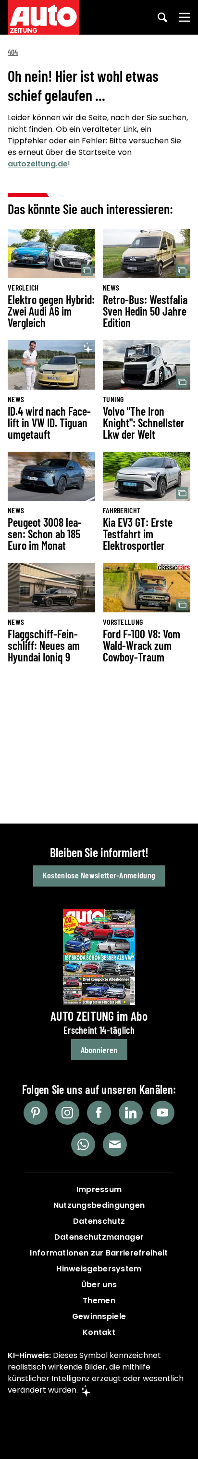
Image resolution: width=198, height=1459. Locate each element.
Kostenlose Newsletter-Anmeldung (99, 875)
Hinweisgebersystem (98, 1268)
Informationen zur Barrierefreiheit (99, 1252)
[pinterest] (36, 1113)
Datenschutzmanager (99, 1237)
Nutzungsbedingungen (99, 1205)
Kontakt (99, 1332)
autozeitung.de (38, 163)
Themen (99, 1300)
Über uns (99, 1284)
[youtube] (162, 1113)
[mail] (115, 1144)
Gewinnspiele (99, 1316)
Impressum (99, 1189)
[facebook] (99, 1113)
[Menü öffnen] (184, 17)
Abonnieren (99, 1049)
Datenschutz (99, 1221)
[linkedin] (131, 1113)
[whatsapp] (83, 1144)
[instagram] (67, 1113)
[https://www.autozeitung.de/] (43, 17)
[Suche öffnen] (162, 17)
